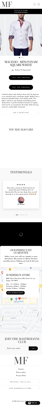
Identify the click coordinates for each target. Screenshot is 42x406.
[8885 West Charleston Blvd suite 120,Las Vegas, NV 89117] (21, 300)
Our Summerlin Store (20, 388)
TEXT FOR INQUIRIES (21, 87)
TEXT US (34, 403)
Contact (21, 369)
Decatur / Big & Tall (20, 382)
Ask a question (21, 112)
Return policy (21, 372)
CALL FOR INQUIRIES (21, 77)
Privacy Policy (21, 375)
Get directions (15, 292)
